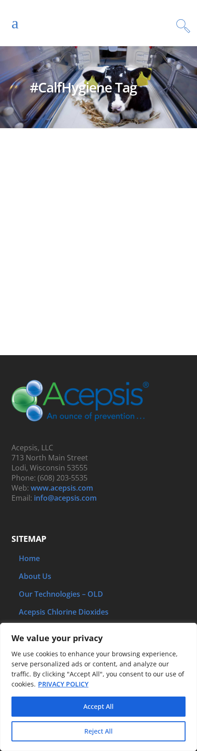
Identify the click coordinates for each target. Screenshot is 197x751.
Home (29, 558)
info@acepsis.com (65, 498)
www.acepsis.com (62, 488)
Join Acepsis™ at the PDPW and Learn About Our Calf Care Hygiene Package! (91, 242)
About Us (35, 576)
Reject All (98, 731)
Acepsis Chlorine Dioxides (64, 612)
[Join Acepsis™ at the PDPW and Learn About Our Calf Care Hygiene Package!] (98, 175)
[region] (98, 687)
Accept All (98, 706)
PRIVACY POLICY (63, 684)
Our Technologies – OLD (61, 594)
